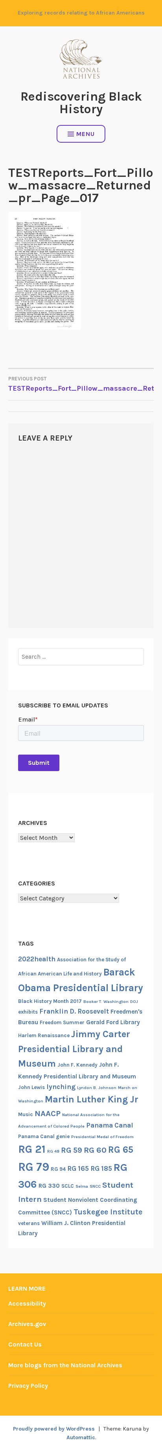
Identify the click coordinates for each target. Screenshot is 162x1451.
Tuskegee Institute (108, 1211)
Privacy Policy (28, 1385)
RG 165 (78, 1168)
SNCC (95, 1186)
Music (25, 1114)
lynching (60, 1087)
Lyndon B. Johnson (96, 1087)
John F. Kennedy (77, 1065)
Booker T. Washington (106, 1001)
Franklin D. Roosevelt (74, 1011)
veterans (29, 1223)
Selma (81, 1186)
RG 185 (101, 1168)
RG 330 (49, 1185)
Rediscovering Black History (81, 102)
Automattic (80, 1437)
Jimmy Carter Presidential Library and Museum (74, 1049)
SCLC (67, 1186)
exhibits (28, 1012)
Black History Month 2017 (50, 1001)
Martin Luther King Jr (91, 1099)
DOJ (134, 1001)
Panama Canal (109, 1125)
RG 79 (33, 1167)
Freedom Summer (62, 1022)
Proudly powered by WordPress (54, 1428)
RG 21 (32, 1149)
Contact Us (25, 1344)
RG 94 (58, 1169)
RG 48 (53, 1151)
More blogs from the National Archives (65, 1365)
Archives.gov (27, 1324)
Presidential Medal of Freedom (102, 1136)
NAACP (48, 1113)
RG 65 (120, 1149)
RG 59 (71, 1150)
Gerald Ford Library (113, 1022)
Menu (85, 134)
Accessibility (27, 1303)
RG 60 (95, 1150)
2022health (36, 959)
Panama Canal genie (44, 1136)
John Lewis (31, 1087)
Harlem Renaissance (44, 1035)
